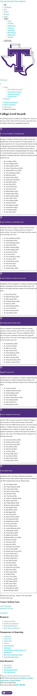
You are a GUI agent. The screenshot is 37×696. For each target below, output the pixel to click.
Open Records (7, 652)
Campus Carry (7, 638)
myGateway (11, 28)
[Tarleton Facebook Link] (17, 685)
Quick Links (8, 41)
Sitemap (2, 680)
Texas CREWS (8, 667)
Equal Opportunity (9, 645)
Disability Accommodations (11, 623)
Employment (7, 648)
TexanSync (10, 37)
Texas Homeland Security (11, 670)
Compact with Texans (9, 621)
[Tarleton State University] (18, 76)
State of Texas (7, 665)
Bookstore (6, 14)
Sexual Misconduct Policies (11, 657)
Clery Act (6, 643)
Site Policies (22, 678)
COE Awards (3, 80)
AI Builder (10, 23)
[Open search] (5, 5)
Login (6, 18)
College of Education (20, 1)
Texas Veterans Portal (9, 672)
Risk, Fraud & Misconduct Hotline (13, 654)
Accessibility (29, 678)
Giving (5, 16)
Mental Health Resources (10, 626)
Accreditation (7, 636)
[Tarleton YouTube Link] (20, 685)
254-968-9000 (4, 613)
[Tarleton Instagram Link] (22, 685)
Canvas (9, 21)
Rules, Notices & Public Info (11, 628)
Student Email (11, 34)
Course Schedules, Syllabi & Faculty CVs (15, 650)
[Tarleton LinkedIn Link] (23, 685)
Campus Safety (8, 641)
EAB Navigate (11, 25)
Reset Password (12, 32)
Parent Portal (11, 30)
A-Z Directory (8, 7)
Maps (5, 9)
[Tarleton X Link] (19, 685)
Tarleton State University (6, 1)
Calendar (6, 11)
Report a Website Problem (12, 680)
